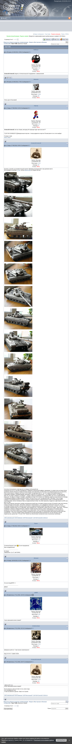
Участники (47, 34)
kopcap (36, 105)
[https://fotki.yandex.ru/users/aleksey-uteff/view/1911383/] (18, 261)
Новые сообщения (39, 34)
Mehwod (36, 558)
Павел (36, 523)
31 (30, 52)
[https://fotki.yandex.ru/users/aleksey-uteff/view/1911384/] (18, 284)
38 (32, 628)
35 (29, 526)
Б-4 (47, 517)
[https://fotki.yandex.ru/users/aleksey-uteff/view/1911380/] (18, 192)
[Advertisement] (36, 26)
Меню (4, 18)
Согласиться (61, 740)
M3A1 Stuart (7, 137)
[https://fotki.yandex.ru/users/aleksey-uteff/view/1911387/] (18, 351)
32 (30, 81)
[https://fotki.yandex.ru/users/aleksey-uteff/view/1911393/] (18, 486)
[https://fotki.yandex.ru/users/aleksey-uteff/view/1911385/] (18, 306)
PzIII (36, 517)
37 (32, 595)
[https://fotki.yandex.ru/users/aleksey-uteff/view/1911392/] (18, 464)
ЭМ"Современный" (9, 517)
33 (29, 108)
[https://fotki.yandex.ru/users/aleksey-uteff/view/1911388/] (18, 374)
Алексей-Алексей (36, 143)
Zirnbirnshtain (36, 626)
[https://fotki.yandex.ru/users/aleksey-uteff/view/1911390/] (18, 419)
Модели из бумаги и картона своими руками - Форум (18, 42)
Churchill (40, 517)
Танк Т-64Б (14, 43)
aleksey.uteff (27, 170)
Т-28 (34, 517)
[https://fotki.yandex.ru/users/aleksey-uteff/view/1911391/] (18, 441)
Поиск (62, 34)
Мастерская (37, 42)
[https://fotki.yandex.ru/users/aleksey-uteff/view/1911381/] (18, 216)
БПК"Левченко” (18, 517)
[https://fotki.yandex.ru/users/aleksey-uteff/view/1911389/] (18, 396)
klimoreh (36, 79)
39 (32, 662)
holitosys (36, 49)
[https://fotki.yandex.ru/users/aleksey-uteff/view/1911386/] (18, 329)
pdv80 (36, 592)
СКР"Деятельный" (27, 517)
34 (29, 145)
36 (30, 560)
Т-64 (19, 170)
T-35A (44, 517)
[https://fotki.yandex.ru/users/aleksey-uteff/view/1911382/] (18, 239)
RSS (66, 34)
